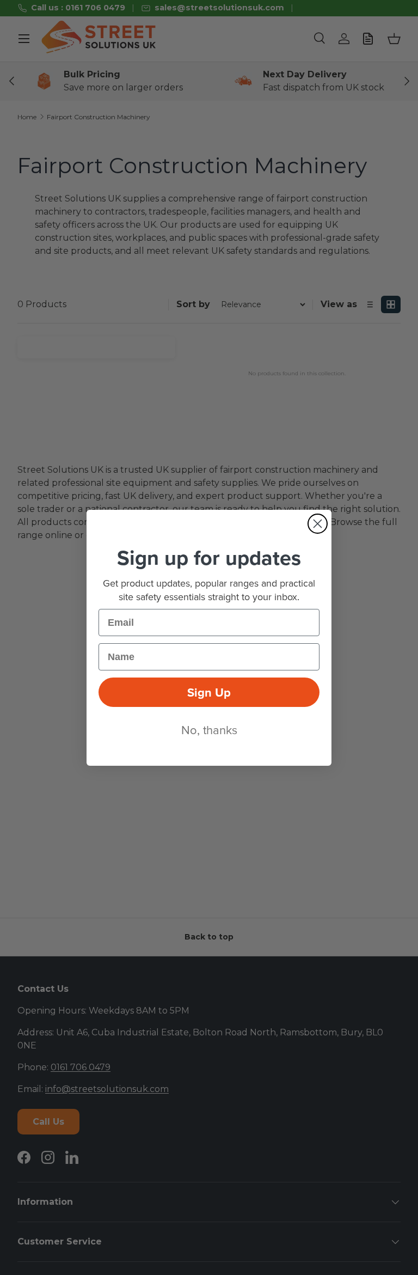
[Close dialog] (317, 523)
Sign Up (209, 692)
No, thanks (209, 729)
